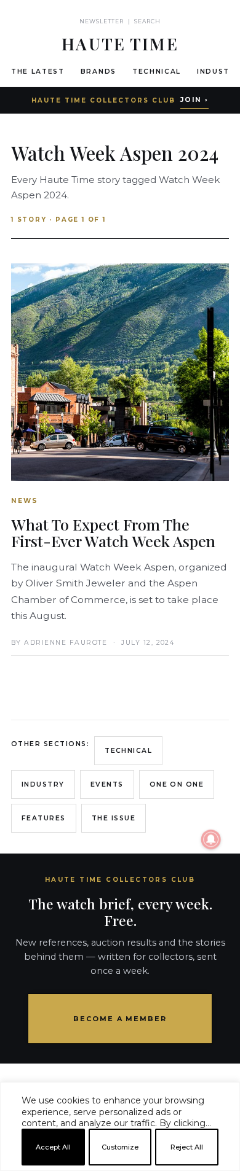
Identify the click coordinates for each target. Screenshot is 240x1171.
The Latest (38, 72)
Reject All (186, 1147)
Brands (98, 72)
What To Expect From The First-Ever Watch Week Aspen (113, 532)
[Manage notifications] (211, 839)
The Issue (113, 818)
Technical (156, 72)
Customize (120, 1147)
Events (107, 784)
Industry (43, 784)
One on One (177, 784)
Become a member (120, 1018)
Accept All (53, 1147)
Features (44, 818)
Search (147, 21)
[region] (120, 1166)
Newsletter (101, 21)
